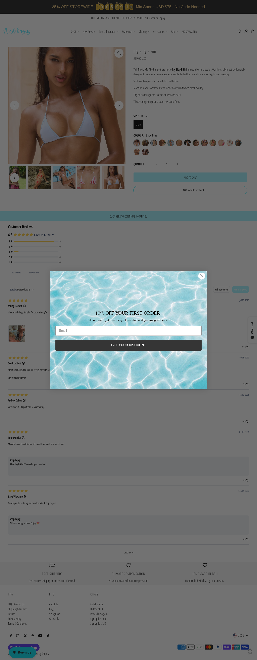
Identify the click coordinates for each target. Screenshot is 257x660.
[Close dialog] (201, 275)
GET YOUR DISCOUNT (128, 345)
